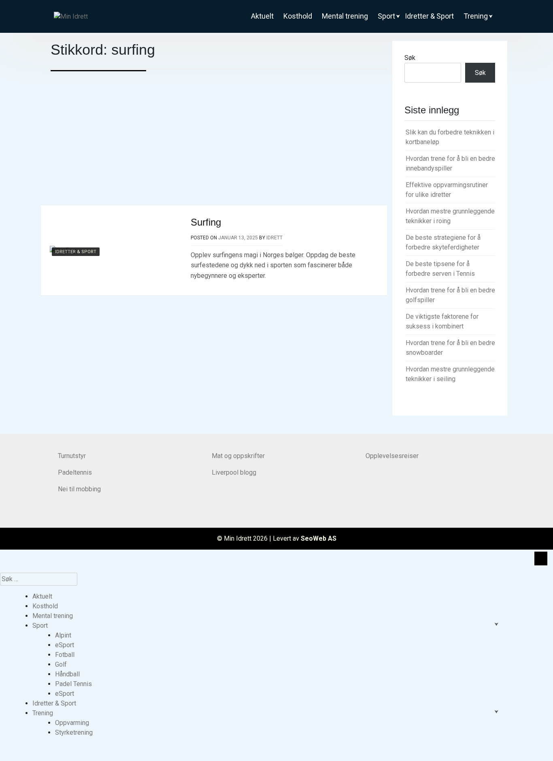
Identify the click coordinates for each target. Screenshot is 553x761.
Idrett (274, 238)
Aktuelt (262, 16)
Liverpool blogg (234, 472)
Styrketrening (74, 732)
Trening (476, 16)
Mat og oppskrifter (238, 456)
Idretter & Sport (429, 16)
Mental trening (345, 16)
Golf (61, 664)
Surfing (206, 222)
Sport (386, 16)
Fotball (64, 655)
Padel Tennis (73, 684)
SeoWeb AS (318, 538)
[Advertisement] (219, 144)
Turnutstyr (72, 456)
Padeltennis (75, 472)
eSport (64, 645)
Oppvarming (72, 723)
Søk (409, 58)
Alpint (63, 635)
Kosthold (297, 16)
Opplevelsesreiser (392, 456)
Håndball (67, 674)
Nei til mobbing (79, 489)
